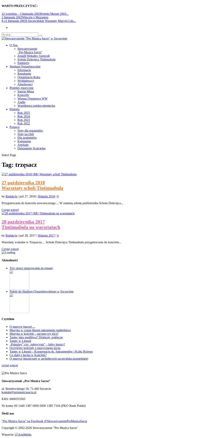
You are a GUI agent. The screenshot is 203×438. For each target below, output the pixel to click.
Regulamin (24, 73)
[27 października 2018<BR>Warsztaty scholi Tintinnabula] (39, 174)
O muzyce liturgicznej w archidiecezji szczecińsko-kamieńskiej (49, 358)
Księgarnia (24, 141)
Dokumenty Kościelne (31, 148)
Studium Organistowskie (25, 66)
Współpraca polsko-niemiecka (36, 105)
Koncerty (23, 95)
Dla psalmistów (27, 137)
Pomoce (15, 127)
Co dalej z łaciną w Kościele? (28, 355)
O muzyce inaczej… (22, 326)
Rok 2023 (23, 120)
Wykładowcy (25, 80)
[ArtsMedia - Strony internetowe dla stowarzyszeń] (23, 434)
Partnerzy (23, 63)
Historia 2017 (46, 235)
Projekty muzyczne (22, 88)
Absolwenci (25, 84)
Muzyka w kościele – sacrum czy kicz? (34, 333)
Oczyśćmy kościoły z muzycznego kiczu (35, 348)
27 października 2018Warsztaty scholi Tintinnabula (32, 185)
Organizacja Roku (28, 77)
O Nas (14, 45)
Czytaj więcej (10, 209)
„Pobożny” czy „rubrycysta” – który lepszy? (37, 344)
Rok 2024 (23, 116)
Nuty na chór (25, 134)
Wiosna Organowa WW (32, 98)
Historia (14, 109)
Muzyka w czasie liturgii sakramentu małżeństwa (40, 330)
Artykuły (23, 144)
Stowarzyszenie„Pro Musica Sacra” (29, 50)
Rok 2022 (23, 123)
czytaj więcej (10, 365)
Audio (21, 102)
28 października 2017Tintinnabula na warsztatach (31, 224)
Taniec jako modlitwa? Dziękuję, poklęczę (36, 337)
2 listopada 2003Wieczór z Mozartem (25, 17)
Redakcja (11, 196)
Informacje (24, 70)
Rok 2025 (23, 112)
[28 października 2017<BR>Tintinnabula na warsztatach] (38, 213)
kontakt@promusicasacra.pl (19, 392)
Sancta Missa (25, 91)
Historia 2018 (46, 196)
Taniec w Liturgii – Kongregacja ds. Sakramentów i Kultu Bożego (51, 351)
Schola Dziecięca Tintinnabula (36, 59)
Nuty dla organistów (30, 130)
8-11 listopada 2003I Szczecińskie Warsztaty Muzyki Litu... (39, 21)
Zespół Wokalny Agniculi (33, 56)
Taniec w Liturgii (20, 341)
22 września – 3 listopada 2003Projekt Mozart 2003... (35, 13)
